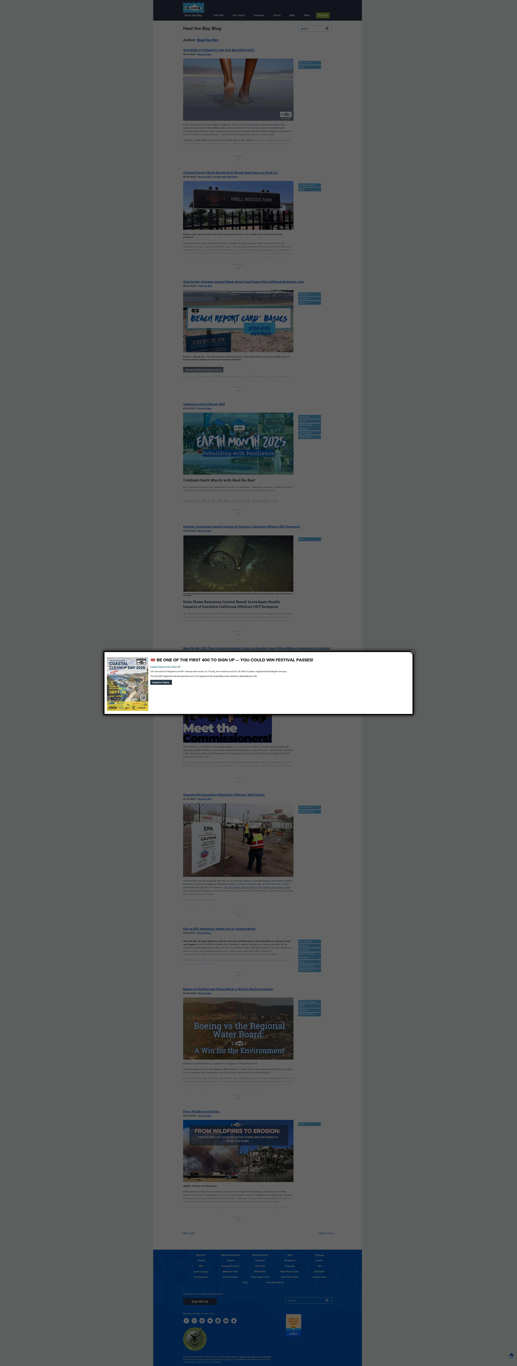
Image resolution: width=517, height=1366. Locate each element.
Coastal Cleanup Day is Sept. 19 (165, 667)
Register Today (161, 682)
